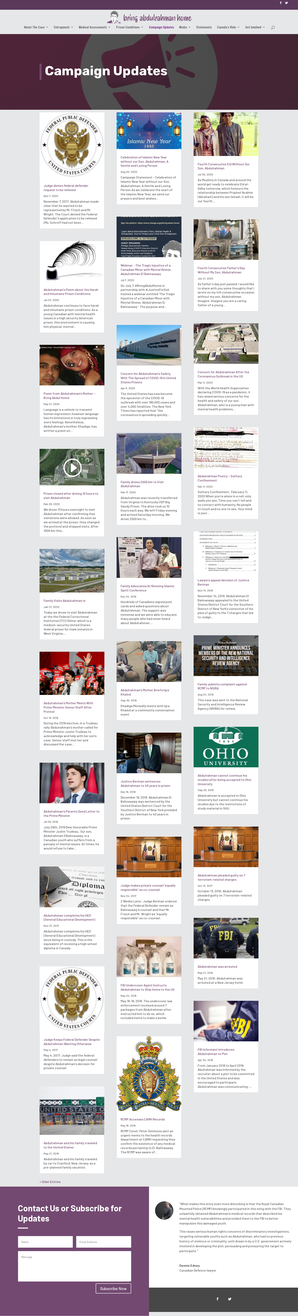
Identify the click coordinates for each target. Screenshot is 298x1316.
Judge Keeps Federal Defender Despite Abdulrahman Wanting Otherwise (72, 1042)
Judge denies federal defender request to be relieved (66, 188)
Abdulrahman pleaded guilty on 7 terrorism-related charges (221, 877)
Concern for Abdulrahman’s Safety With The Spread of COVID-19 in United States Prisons (148, 378)
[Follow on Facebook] (217, 1299)
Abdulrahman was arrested (217, 966)
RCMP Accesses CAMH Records (143, 1119)
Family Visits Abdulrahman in (65, 600)
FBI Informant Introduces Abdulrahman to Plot (216, 1051)
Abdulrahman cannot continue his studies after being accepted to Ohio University (224, 779)
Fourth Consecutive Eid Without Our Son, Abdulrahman (224, 166)
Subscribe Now (113, 1288)
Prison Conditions (128, 27)
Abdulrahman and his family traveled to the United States (70, 1145)
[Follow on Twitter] (229, 1299)
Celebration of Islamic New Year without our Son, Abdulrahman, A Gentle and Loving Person (144, 161)
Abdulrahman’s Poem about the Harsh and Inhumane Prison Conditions (71, 292)
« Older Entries (50, 1182)
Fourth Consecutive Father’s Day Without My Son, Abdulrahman (221, 270)
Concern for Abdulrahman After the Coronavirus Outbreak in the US (223, 374)
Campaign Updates (161, 27)
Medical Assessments (93, 27)
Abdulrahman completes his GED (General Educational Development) (69, 917)
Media (183, 27)
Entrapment (62, 27)
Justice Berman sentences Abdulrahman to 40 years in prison (145, 783)
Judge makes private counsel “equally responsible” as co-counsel (148, 887)
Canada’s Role (226, 27)
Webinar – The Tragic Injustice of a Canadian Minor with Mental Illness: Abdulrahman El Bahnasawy (146, 269)
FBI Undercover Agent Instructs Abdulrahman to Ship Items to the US (148, 987)
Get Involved (253, 27)
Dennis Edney (189, 1265)
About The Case (34, 27)
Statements (204, 27)
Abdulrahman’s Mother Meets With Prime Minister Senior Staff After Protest (68, 707)
